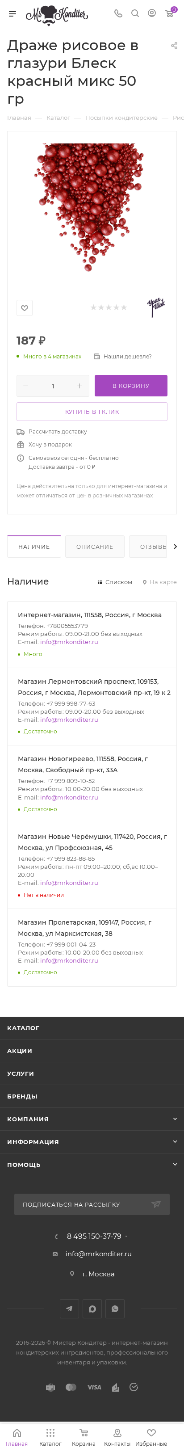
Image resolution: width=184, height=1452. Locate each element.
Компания (28, 1119)
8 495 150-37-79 (94, 1236)
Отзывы (154, 546)
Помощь (24, 1164)
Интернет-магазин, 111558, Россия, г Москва (90, 615)
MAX (92, 1308)
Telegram (69, 1308)
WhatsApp (115, 1308)
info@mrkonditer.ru (69, 641)
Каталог (23, 1027)
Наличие (34, 546)
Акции (20, 1050)
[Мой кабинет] (152, 14)
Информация (33, 1141)
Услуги (20, 1073)
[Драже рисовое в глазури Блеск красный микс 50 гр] (92, 210)
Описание (94, 546)
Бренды (22, 1096)
